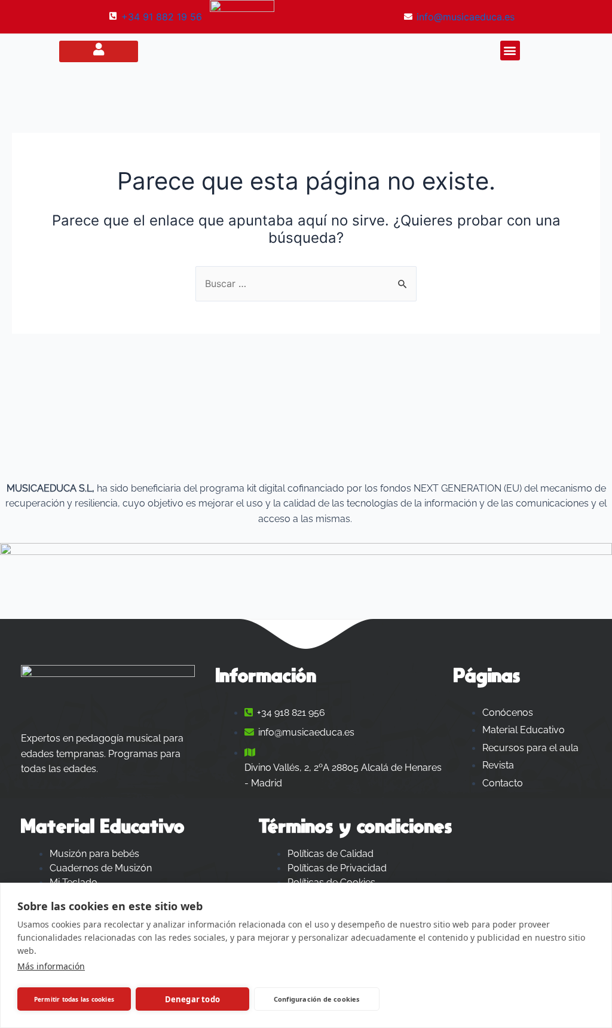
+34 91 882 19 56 (161, 17)
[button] (510, 50)
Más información (51, 966)
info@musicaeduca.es (466, 17)
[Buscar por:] (306, 283)
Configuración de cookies (317, 999)
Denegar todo (192, 999)
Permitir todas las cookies (74, 999)
